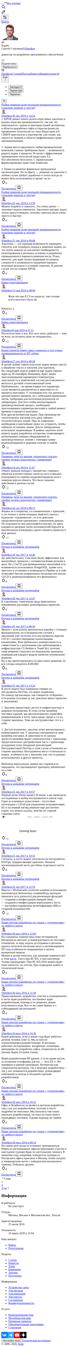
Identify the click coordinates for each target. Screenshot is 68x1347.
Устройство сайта (18, 1287)
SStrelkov (6, 115)
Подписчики (16, 90)
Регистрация (15, 1248)
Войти (12, 1245)
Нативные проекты (19, 1321)
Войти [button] (5, 21)
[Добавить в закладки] (19, 188)
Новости (35, 73)
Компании (14, 1269)
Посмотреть (8, 188)
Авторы (13, 1272)
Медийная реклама (19, 1318)
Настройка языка (12, 1340)
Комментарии (49, 73)
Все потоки (14, 3)
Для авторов (15, 1290)
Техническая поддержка (36, 1340)
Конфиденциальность (21, 1303)
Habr (20, 1343)
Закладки (16, 87)
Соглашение (15, 1300)
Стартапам (14, 1327)
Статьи (17, 73)
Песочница (15, 1275)
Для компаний (16, 1293)
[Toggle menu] (2, 4)
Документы (15, 1296)
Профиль (6, 73)
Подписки (15, 94)
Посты (26, 73)
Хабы (11, 1266)
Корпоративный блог (21, 1314)
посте (13, 958)
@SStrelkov (28, 48)
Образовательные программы (26, 1324)
